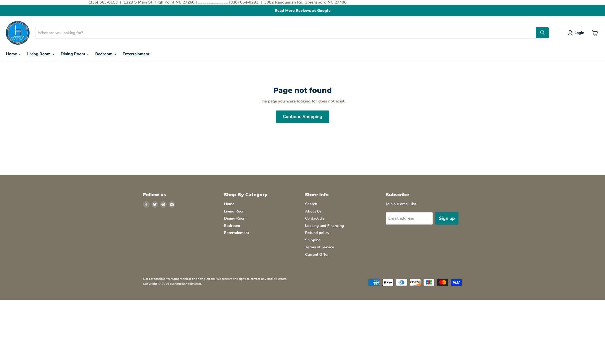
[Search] (542, 32)
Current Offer (317, 254)
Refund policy (317, 232)
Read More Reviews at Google (302, 10)
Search (311, 204)
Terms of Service (319, 247)
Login (579, 32)
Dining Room (73, 54)
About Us (313, 211)
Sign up (447, 218)
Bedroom (104, 54)
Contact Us (314, 218)
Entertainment (136, 54)
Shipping (313, 240)
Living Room (39, 54)
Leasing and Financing (324, 225)
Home (12, 54)
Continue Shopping (302, 117)
